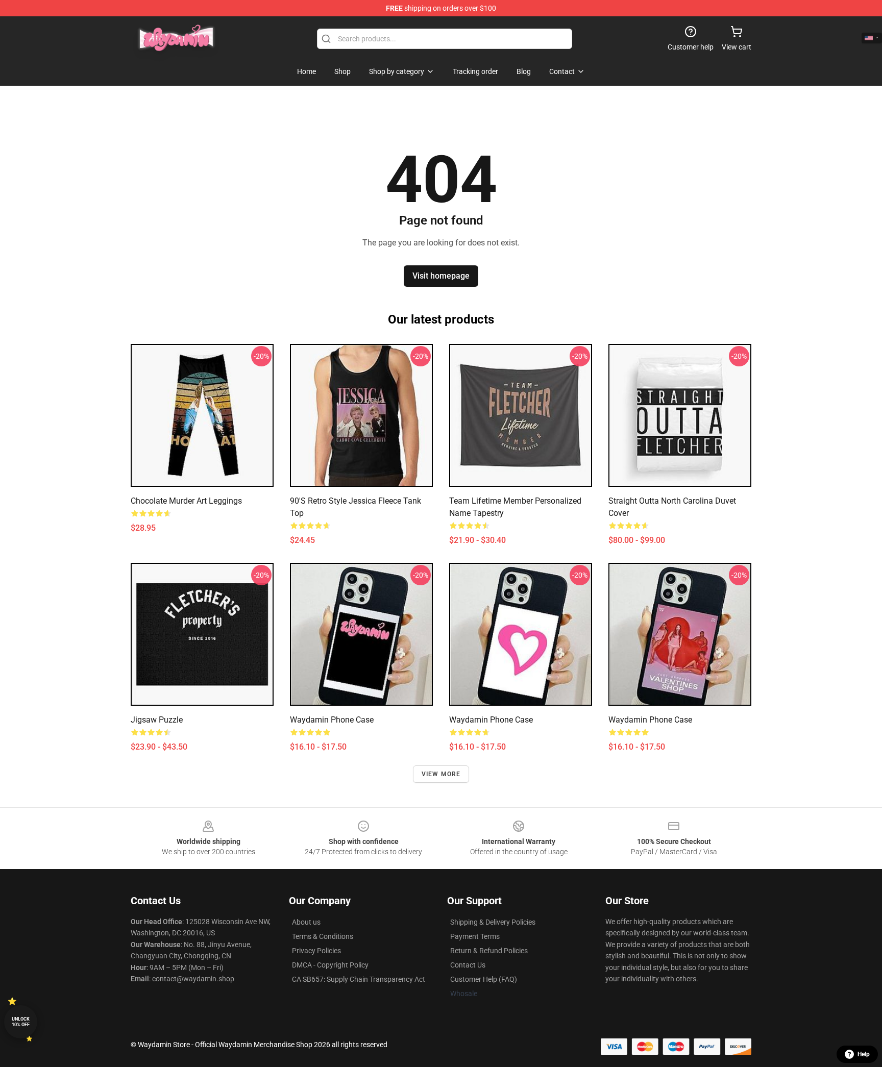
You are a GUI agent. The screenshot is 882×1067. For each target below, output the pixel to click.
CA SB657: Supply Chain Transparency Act (358, 979)
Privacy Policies (316, 951)
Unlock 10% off (21, 1021)
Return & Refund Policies (489, 951)
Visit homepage (441, 276)
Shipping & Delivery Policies (492, 922)
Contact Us (467, 965)
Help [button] (863, 1054)
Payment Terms (475, 936)
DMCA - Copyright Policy (330, 965)
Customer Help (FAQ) (483, 979)
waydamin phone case (332, 720)
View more (441, 774)
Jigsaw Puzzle (157, 720)
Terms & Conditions (322, 936)
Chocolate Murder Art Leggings (186, 501)
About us (306, 922)
